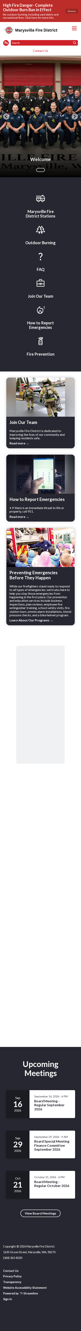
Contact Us (40, 50)
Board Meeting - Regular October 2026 (52, 1184)
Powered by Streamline (20, 1293)
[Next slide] (75, 116)
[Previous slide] (6, 116)
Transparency (12, 1282)
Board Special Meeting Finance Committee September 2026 (51, 1145)
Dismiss (72, 11)
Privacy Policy (12, 1276)
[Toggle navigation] (74, 28)
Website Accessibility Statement (25, 1287)
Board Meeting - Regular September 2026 (49, 1105)
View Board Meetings (40, 1213)
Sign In (7, 1299)
